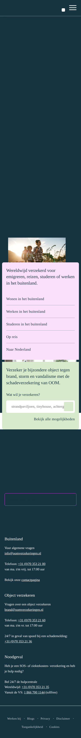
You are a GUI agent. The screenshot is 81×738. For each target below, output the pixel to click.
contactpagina (30, 580)
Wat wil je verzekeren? (23, 395)
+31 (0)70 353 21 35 (35, 687)
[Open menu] (72, 8)
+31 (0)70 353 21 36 (18, 641)
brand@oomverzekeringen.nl (24, 610)
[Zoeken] (63, 10)
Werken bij (14, 718)
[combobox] (40, 406)
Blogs (30, 718)
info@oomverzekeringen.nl (23, 553)
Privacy (45, 718)
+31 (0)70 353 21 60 (31, 620)
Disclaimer (63, 718)
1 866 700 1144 (34, 692)
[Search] (68, 406)
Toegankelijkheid (32, 727)
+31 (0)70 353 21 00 (31, 564)
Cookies (54, 727)
